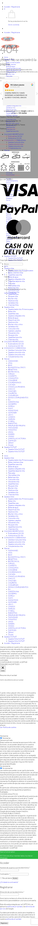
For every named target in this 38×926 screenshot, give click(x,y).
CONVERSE (12, 380)
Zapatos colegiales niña (16, 279)
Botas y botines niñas (15, 273)
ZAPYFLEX (12, 441)
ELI (9, 400)
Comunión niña (13, 290)
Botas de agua (13, 277)
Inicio (6, 57)
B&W (10, 365)
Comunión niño (13, 329)
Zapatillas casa (13, 313)
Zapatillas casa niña (15, 275)
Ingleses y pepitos (14, 331)
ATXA (10, 363)
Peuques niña (13, 296)
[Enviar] (1, 80)
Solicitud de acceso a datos (10, 175)
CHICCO (11, 389)
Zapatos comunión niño (15, 146)
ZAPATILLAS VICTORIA (17, 438)
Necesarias (6, 738)
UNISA (10, 432)
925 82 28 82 (12, 129)
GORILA (11, 406)
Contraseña (5, 874)
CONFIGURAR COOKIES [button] (9, 662)
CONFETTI (12, 376)
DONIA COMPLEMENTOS (18, 397)
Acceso (15, 878)
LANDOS (11, 417)
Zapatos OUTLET (10, 447)
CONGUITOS (13, 378)
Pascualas (11, 283)
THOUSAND (13, 428)
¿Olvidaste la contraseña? (9, 882)
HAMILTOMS (13, 410)
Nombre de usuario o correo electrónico (15, 868)
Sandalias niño (13, 326)
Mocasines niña (13, 292)
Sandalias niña (13, 303)
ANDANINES (13, 361)
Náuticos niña (13, 301)
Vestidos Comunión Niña (16, 142)
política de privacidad (14, 906)
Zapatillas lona (13, 294)
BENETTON (12, 369)
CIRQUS (11, 374)
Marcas (6, 150)
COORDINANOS (14, 382)
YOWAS (11, 436)
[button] (12, 7)
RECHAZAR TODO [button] (12, 664)
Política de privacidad (7, 136)
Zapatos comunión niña (16, 352)
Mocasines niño (13, 333)
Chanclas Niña (13, 305)
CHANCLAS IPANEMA (16, 387)
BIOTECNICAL (13, 372)
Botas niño (12, 311)
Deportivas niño (14, 320)
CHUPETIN (12, 393)
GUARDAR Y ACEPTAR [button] (8, 848)
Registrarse (4, 923)
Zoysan (10, 445)
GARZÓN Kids (13, 402)
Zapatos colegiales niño (16, 316)
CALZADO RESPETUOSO (14, 134)
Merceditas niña (14, 285)
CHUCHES (12, 391)
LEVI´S (10, 415)
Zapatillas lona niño (15, 337)
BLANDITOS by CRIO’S (16, 367)
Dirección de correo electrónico (12, 892)
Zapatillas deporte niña (16, 281)
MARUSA (11, 419)
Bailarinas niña (13, 288)
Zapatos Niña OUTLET (16, 449)
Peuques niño (13, 335)
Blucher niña (12, 298)
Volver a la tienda (13, 25)
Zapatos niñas (9, 268)
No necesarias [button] (5, 766)
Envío (2, 132)
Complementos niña (14, 148)
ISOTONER (12, 413)
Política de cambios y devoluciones (12, 144)
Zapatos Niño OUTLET (16, 451)
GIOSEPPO (12, 404)
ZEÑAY (11, 443)
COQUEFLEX (13, 395)
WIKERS (11, 434)
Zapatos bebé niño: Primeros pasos (20, 309)
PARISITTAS (12, 423)
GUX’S (10, 408)
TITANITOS (12, 430)
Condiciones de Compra (8, 140)
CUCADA (11, 385)
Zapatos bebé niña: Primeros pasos (20, 270)
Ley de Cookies (5, 148)
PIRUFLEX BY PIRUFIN (16, 425)
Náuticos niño (13, 322)
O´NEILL (11, 421)
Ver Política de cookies (8, 727)
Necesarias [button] (4, 736)
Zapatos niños (9, 307)
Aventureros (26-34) (15, 138)
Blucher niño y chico (15, 324)
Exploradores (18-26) (16, 344)
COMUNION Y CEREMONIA (15, 348)
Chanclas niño (13, 339)
